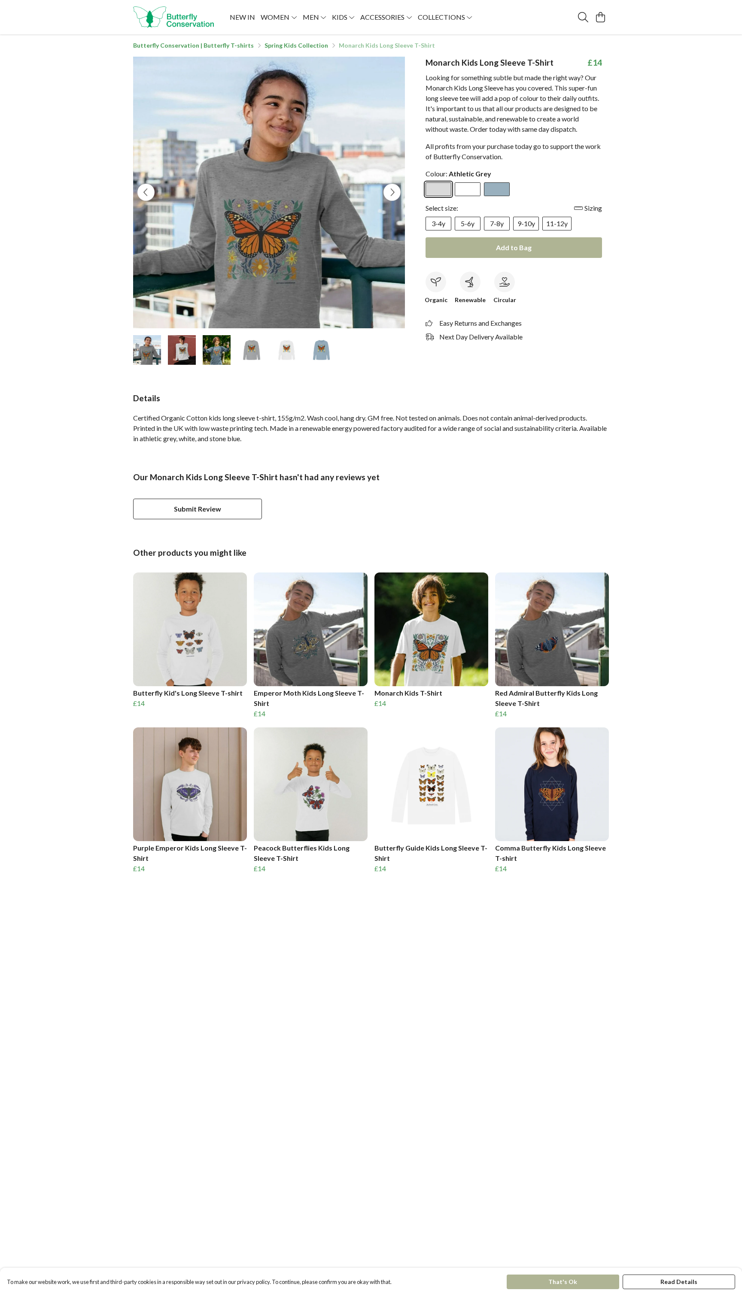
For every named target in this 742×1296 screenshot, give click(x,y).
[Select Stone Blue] (497, 189)
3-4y (438, 223)
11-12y (557, 223)
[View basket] (600, 17)
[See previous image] (146, 192)
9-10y (526, 223)
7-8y (497, 223)
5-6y (467, 223)
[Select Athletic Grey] (438, 189)
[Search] (583, 17)
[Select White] (467, 189)
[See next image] (392, 192)
